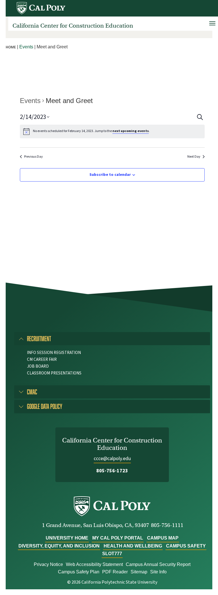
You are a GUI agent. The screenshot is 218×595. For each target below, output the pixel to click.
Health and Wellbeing (133, 545)
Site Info (158, 571)
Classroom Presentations (54, 373)
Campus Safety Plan (78, 571)
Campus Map (163, 538)
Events (30, 100)
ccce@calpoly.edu (112, 458)
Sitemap (139, 571)
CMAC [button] (32, 392)
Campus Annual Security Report (158, 564)
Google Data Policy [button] (44, 406)
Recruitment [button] (39, 338)
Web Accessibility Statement (94, 564)
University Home (67, 538)
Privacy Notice (48, 564)
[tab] (112, 338)
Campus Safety (186, 545)
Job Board (38, 366)
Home (11, 47)
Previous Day (33, 157)
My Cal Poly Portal (117, 538)
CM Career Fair (42, 360)
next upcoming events (130, 131)
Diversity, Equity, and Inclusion (59, 545)
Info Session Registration (54, 353)
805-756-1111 (167, 525)
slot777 (112, 553)
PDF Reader (115, 571)
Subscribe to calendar (110, 175)
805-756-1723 (112, 470)
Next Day (193, 157)
